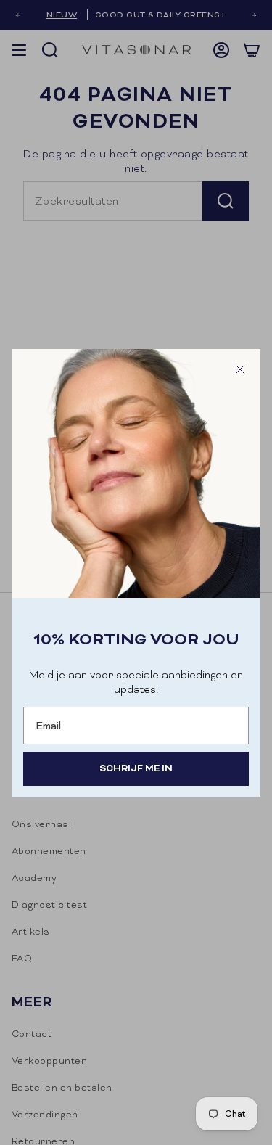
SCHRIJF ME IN (136, 768)
